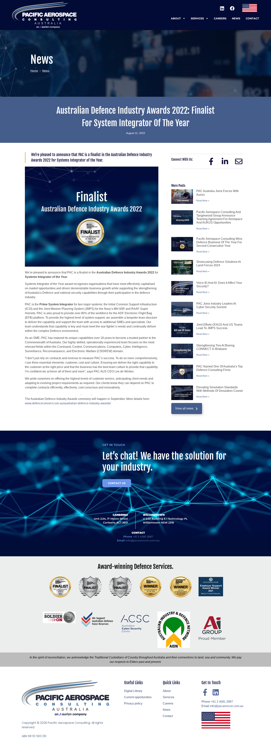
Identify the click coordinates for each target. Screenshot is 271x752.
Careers (220, 18)
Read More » (202, 200)
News (236, 18)
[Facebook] (232, 8)
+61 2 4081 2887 (143, 536)
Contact (252, 18)
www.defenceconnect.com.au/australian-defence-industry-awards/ (68, 403)
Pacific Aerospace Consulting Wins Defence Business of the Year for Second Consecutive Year (219, 242)
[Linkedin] (222, 8)
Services (197, 18)
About (176, 18)
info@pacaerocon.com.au (142, 540)
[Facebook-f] (205, 692)
